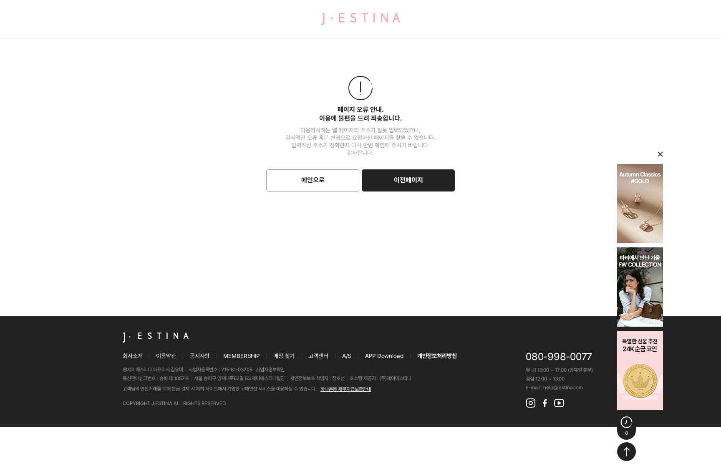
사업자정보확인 (270, 370)
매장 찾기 (284, 356)
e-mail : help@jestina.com (554, 387)
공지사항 (199, 356)
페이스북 (545, 403)
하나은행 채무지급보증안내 (345, 389)
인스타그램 (531, 403)
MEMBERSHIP (241, 356)
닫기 (660, 154)
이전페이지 (408, 180)
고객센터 (318, 356)
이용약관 (166, 356)
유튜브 (559, 403)
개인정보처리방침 (437, 356)
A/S (347, 356)
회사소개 (132, 356)
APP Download (384, 356)
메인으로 (313, 180)
